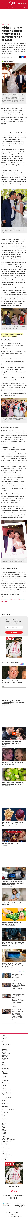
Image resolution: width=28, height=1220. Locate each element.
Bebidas (4, 1052)
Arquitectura (5, 1142)
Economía (4, 1111)
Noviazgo (14, 597)
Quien (11, 1198)
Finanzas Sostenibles (7, 1154)
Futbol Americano (6, 1097)
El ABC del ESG (5, 1157)
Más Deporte (5, 1100)
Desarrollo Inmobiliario (8, 1139)
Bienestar (4, 1056)
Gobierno (4, 1124)
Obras (3, 1115)
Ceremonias (5, 599)
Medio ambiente (5, 1148)
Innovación (5, 1156)
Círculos (4, 1040)
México (3, 1126)
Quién (3, 1035)
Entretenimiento (6, 1084)
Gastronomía (5, 1050)
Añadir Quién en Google (8, 61)
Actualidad (5, 1073)
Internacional (5, 1112)
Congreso (4, 1127)
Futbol (3, 1094)
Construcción (5, 1138)
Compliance (14, 1214)
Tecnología (5, 1114)
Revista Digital (22, 3)
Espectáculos (11, 7)
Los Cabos (5, 601)
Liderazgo (4, 1074)
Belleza (4, 1043)
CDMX (3, 1129)
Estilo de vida (5, 1068)
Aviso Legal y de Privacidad (14, 1212)
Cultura (4, 1046)
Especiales (4, 1077)
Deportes (4, 1085)
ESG (3, 1147)
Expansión (5, 1106)
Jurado (3, 1059)
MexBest (4, 1049)
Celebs (3, 1067)
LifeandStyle (5, 1120)
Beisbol (4, 1096)
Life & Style (5, 1081)
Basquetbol (5, 1099)
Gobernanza (5, 1151)
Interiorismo (5, 1144)
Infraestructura (6, 1141)
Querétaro (14, 599)
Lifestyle (4, 1102)
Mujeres (4, 1072)
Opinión (4, 1076)
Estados (4, 1130)
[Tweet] (20, 57)
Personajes (5, 1055)
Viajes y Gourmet (6, 1044)
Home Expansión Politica (8, 1109)
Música (3, 1088)
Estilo (3, 1082)
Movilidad (4, 1153)
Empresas (4, 1108)
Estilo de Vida (5, 1058)
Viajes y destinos (6, 1053)
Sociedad (4, 1133)
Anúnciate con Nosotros (14, 1216)
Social (3, 1150)
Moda (3, 1041)
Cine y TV (4, 1087)
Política (4, 1123)
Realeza (22, 7)
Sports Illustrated (7, 1093)
